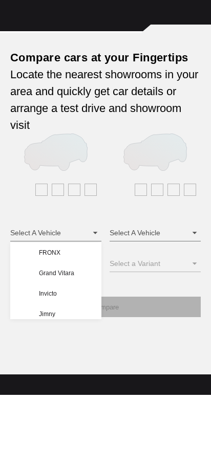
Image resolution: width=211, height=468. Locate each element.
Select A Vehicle (35, 233)
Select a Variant (135, 263)
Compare (105, 307)
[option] (64, 252)
